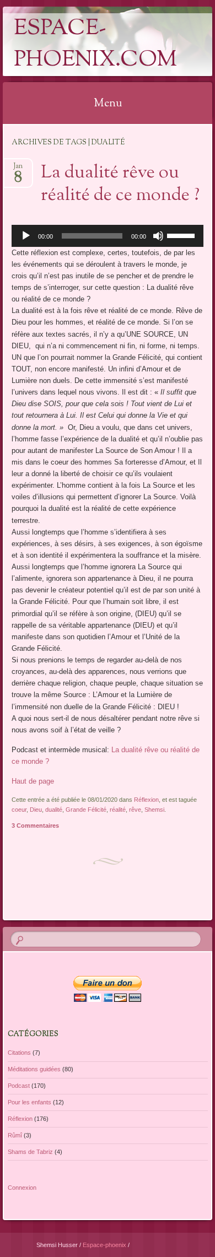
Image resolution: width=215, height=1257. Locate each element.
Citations (19, 1052)
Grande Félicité (86, 809)
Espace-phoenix (105, 1245)
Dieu (36, 809)
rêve (135, 809)
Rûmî (15, 1135)
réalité (118, 809)
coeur (19, 809)
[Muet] (158, 235)
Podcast (19, 1085)
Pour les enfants (29, 1102)
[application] (107, 236)
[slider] (182, 235)
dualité (53, 809)
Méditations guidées (34, 1069)
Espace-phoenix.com (95, 44)
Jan (18, 169)
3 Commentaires (35, 825)
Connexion (22, 1187)
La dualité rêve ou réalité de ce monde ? (120, 184)
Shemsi (154, 809)
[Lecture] (25, 235)
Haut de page (33, 781)
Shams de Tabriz (30, 1151)
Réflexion (146, 799)
